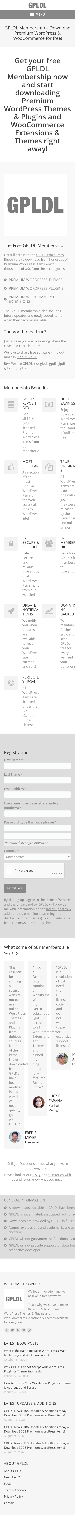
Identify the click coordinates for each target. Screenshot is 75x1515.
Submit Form (15, 888)
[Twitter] (12, 1330)
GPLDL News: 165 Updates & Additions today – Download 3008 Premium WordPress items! (36, 1413)
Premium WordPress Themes (35, 279)
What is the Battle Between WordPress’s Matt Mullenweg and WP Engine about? (35, 1353)
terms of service (58, 900)
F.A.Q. (36, 1175)
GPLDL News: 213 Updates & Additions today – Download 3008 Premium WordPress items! (36, 1445)
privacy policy (26, 904)
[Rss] (18, 1330)
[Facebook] (6, 1330)
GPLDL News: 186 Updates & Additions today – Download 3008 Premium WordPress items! (36, 1429)
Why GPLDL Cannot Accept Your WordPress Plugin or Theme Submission (34, 1369)
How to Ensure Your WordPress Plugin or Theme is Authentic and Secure (37, 1385)
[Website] (29, 1330)
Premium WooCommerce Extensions (32, 299)
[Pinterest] (23, 1330)
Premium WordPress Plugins (36, 288)
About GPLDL (27, 357)
